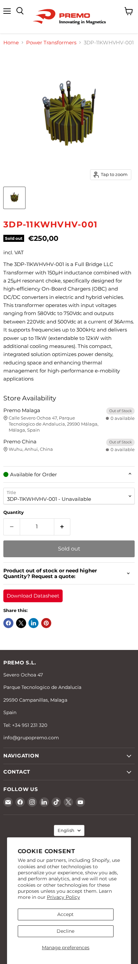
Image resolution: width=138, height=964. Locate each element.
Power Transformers (51, 42)
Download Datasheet (33, 596)
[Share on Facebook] (8, 623)
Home (11, 42)
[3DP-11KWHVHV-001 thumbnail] (14, 198)
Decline (65, 931)
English (66, 830)
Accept (65, 914)
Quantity (13, 512)
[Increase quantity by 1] (62, 526)
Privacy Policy (63, 897)
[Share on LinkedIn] (33, 623)
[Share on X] (21, 623)
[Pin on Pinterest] (46, 623)
